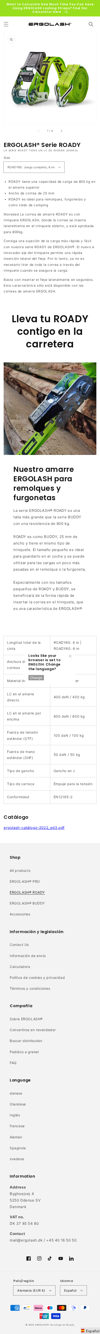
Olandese (18, 1104)
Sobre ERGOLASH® (26, 1019)
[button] (6, 24)
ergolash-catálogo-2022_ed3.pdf (34, 827)
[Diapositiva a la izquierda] (38, 131)
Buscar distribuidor (26, 1041)
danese (16, 1093)
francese (17, 1126)
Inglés (15, 1115)
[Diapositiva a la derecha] (61, 131)
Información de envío (28, 956)
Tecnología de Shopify (62, 1325)
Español (70, 1290)
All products (20, 870)
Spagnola (18, 1148)
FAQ (13, 1063)
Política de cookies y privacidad (37, 977)
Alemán (16, 1137)
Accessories (20, 914)
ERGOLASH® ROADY (27, 892)
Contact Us (19, 945)
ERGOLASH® (42, 1325)
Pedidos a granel (24, 1052)
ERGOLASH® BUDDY (27, 903)
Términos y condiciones (30, 988)
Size (7, 158)
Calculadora (20, 967)
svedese (17, 1159)
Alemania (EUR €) (31, 1290)
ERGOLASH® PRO (25, 881)
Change (36, 678)
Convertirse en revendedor (33, 1030)
